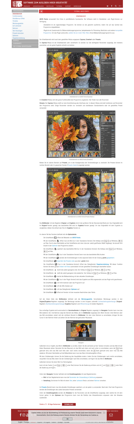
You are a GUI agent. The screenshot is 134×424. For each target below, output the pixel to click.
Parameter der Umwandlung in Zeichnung (82, 377)
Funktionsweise (17, 16)
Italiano (54, 422)
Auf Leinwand (17, 26)
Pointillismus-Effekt (19, 19)
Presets (44, 387)
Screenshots (17, 43)
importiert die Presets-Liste (65, 261)
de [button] (119, 6)
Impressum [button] (77, 6)
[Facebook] (21, 415)
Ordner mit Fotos (64, 267)
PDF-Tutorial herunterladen (22, 46)
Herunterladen (38, 6)
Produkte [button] (27, 6)
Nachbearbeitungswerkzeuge (55, 304)
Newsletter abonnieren (111, 411)
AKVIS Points (44, 19)
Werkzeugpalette (18, 23)
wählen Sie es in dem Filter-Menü (79, 33)
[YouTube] (27, 415)
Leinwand (80, 381)
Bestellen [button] (49, 6)
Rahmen (15, 28)
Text (71, 381)
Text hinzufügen (17, 31)
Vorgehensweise (18, 11)
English (20, 422)
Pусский (66, 422)
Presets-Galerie (72, 165)
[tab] (25, 11)
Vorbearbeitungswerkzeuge (107, 301)
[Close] (104, 413)
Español (39, 422)
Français (26, 422)
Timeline (15, 21)
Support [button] (68, 6)
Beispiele (16, 41)
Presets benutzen (18, 33)
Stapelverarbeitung (19, 38)
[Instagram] (23, 415)
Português (47, 422)
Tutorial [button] (59, 6)
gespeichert (110, 258)
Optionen (15, 36)
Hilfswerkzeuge (85, 304)
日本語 (60, 422)
